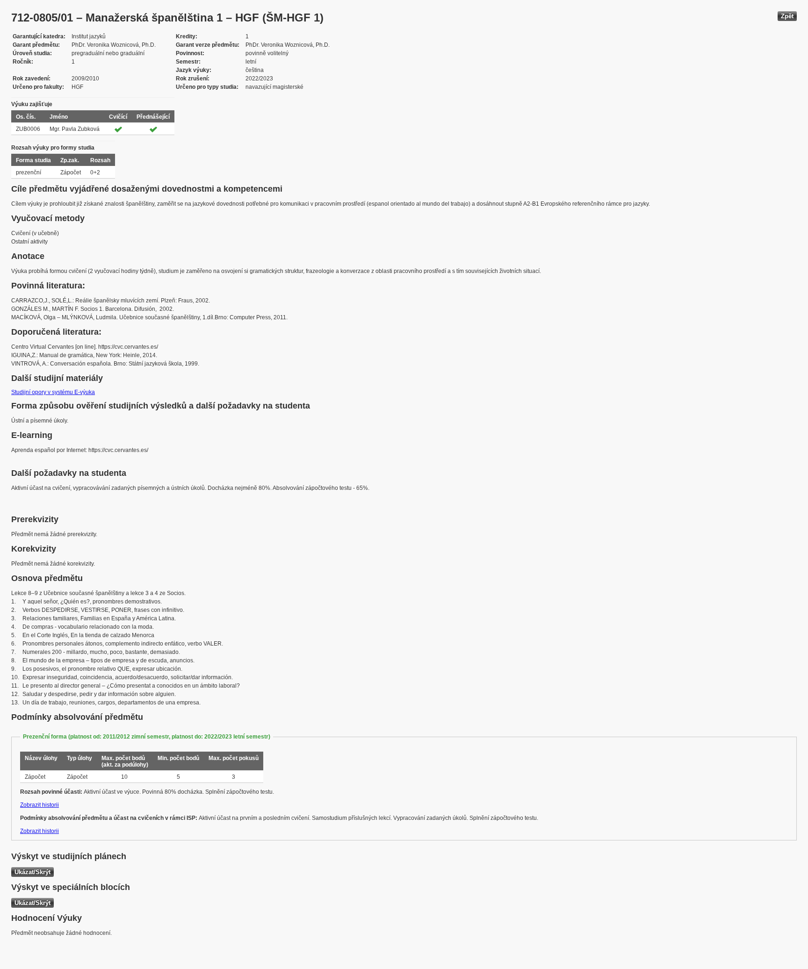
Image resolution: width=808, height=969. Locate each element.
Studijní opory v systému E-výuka (53, 392)
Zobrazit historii (39, 805)
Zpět (787, 16)
